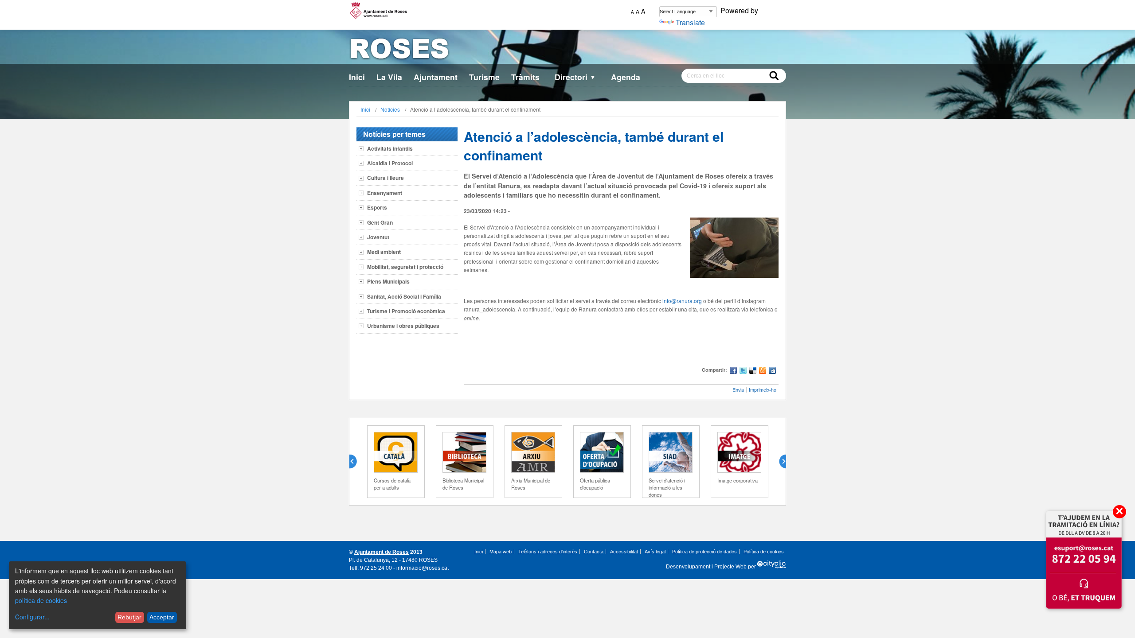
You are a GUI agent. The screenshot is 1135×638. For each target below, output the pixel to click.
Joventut (378, 237)
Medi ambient (384, 252)
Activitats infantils (390, 148)
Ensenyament (384, 193)
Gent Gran (380, 222)
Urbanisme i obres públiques (403, 326)
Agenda (625, 76)
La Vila (389, 76)
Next (779, 462)
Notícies (390, 109)
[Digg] (772, 371)
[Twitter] (743, 371)
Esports (377, 207)
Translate (690, 22)
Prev (356, 462)
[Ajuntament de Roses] (567, 50)
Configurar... (32, 616)
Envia (738, 389)
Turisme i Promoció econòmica (406, 311)
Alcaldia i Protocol (390, 163)
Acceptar (161, 617)
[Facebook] (733, 371)
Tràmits (525, 76)
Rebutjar (129, 617)
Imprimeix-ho (762, 389)
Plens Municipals (388, 281)
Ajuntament (436, 76)
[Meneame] (762, 371)
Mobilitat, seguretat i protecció (405, 267)
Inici (357, 76)
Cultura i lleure (385, 178)
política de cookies (41, 600)
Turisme (484, 76)
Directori (575, 76)
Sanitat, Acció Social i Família (404, 296)
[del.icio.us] (752, 371)
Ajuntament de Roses (381, 552)
